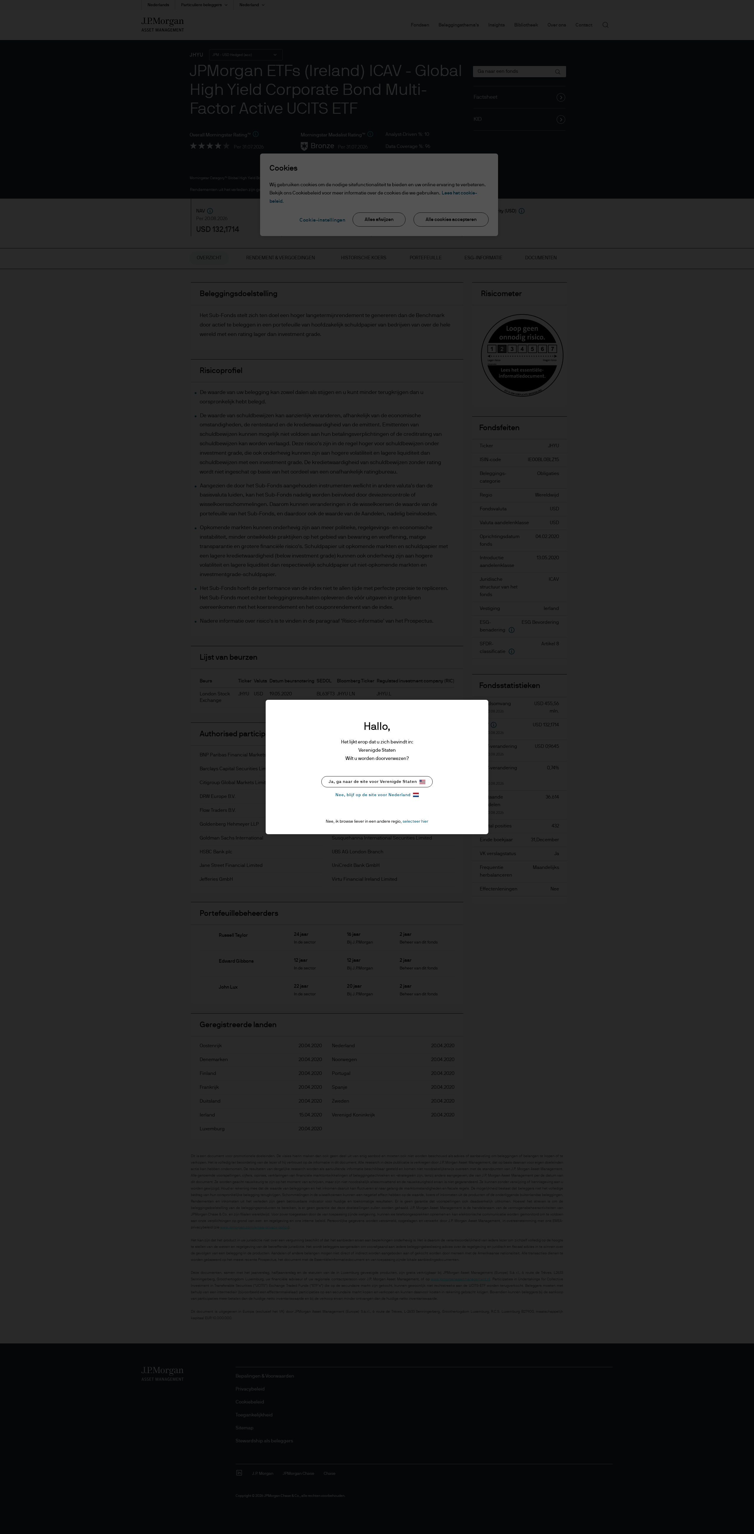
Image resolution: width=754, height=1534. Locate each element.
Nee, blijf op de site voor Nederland (373, 795)
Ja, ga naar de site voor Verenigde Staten (373, 782)
